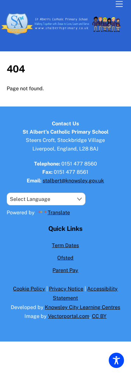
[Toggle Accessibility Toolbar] (116, 360)
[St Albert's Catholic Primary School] (64, 34)
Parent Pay (65, 270)
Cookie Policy (29, 289)
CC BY (99, 316)
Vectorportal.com (68, 316)
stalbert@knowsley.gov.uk (73, 181)
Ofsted (65, 258)
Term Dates (65, 245)
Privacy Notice (66, 289)
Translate (59, 213)
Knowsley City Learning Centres (82, 307)
